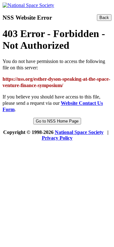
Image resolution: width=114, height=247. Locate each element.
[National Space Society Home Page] (28, 5)
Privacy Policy (57, 138)
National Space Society (79, 132)
